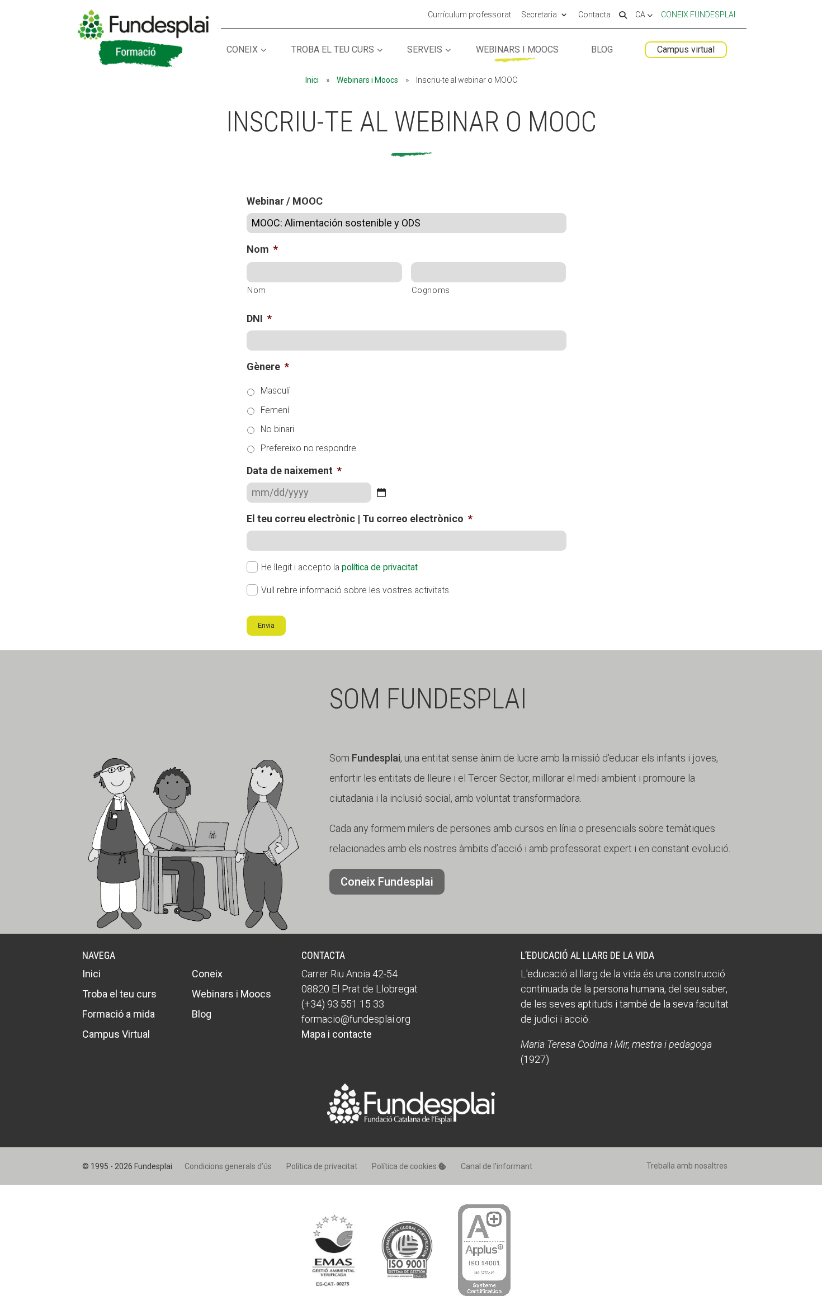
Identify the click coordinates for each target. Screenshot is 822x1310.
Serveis (424, 50)
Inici (312, 79)
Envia (266, 625)
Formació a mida (118, 1014)
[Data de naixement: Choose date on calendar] (381, 492)
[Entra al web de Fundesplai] (411, 1120)
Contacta (594, 15)
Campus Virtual (116, 1034)
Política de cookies (405, 1166)
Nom (256, 290)
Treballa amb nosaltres (686, 1165)
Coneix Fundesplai (698, 14)
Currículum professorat (469, 15)
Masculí (275, 390)
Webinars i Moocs (517, 50)
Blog (602, 50)
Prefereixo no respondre (308, 448)
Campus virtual (686, 49)
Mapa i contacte (336, 1034)
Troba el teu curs (332, 50)
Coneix (242, 50)
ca (641, 15)
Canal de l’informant (496, 1166)
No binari (277, 429)
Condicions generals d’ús (228, 1166)
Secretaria (539, 15)
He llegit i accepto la (339, 567)
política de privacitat (380, 567)
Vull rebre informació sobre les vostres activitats (355, 590)
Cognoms (431, 290)
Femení (275, 410)
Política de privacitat (321, 1166)
